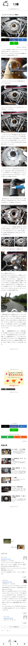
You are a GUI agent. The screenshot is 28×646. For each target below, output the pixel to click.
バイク (3, 389)
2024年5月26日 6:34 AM (8, 618)
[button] (25, 349)
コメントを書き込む (14, 626)
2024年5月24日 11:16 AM (6, 559)
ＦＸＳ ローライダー (11, 389)
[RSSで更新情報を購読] (20, 437)
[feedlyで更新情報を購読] (7, 437)
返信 (25, 577)
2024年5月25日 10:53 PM (7, 582)
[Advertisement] (14, 407)
